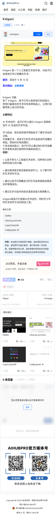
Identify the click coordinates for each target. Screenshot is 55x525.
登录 (27, 407)
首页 (6, 9)
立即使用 (19, 85)
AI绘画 (7, 25)
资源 (37, 9)
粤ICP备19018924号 (27, 504)
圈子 (44, 9)
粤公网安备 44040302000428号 (29, 508)
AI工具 (21, 9)
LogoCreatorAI (12, 225)
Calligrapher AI (12, 230)
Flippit (6, 298)
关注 (38, 34)
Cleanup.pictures (13, 220)
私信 (48, 34)
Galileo (8, 215)
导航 (30, 9)
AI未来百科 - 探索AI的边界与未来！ (35, 500)
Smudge (48, 298)
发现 (13, 9)
